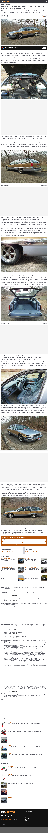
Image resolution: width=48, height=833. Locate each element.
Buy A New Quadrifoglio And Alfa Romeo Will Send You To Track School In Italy (25, 738)
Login (25, 819)
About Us (26, 812)
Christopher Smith (4, 15)
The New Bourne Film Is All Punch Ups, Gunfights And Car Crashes (34, 552)
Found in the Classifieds (6, 558)
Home (2, 4)
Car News (7, 4)
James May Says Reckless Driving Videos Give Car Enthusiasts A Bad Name (25, 746)
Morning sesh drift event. (7, 551)
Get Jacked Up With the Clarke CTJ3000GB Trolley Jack (20, 775)
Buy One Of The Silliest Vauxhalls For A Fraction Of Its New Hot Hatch (32, 569)
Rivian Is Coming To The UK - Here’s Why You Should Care (21, 783)
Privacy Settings (27, 818)
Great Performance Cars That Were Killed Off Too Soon (20, 798)
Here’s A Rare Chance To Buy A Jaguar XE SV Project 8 (8, 560)
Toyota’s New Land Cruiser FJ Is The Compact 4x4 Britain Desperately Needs (25, 754)
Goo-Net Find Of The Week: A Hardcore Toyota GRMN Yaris (30, 560)
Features (10, 797)
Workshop (10, 722)
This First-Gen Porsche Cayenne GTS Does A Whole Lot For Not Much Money (8, 569)
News (9, 737)
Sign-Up (25, 820)
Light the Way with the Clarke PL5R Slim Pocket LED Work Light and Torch (24, 723)
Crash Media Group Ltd (8, 819)
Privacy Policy (21, 544)
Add (44, 48)
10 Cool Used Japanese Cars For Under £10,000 (8, 578)
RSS (25, 817)
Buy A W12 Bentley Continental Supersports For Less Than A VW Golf (31, 578)
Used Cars (26, 558)
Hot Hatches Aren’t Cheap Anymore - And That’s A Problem (21, 791)
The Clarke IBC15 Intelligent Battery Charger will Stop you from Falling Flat (24, 731)
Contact (25, 813)
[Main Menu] (46, 1)
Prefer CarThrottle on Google (11, 47)
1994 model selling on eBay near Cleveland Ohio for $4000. (27, 221)
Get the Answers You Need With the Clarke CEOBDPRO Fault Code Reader (24, 767)
